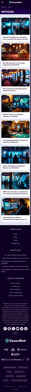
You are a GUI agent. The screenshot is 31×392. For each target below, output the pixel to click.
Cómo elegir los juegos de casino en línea (15, 258)
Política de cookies (22, 386)
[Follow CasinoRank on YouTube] (17, 328)
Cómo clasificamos (15, 292)
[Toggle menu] (2, 2)
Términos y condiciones (9, 386)
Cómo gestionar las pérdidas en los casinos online (15, 270)
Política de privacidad (15, 296)
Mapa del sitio (15, 389)
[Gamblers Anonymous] (13, 349)
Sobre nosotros (15, 283)
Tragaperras (16, 243)
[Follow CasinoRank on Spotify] (21, 328)
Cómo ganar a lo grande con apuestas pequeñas (13, 262)
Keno (15, 237)
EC (14, 333)
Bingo (15, 234)
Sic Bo (15, 240)
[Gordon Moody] (15, 354)
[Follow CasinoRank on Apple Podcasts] (26, 328)
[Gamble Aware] (13, 359)
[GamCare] (22, 349)
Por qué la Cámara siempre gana (15, 255)
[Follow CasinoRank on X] (13, 328)
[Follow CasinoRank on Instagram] (9, 328)
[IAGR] (6, 349)
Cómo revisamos (15, 289)
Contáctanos (15, 286)
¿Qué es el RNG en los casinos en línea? (15, 266)
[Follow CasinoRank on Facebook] (5, 328)
